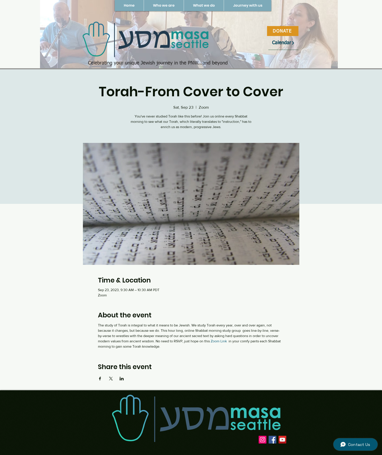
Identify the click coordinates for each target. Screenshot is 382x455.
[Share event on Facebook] (100, 378)
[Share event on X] (111, 378)
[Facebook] (272, 440)
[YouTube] (282, 440)
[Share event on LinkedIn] (122, 378)
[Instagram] (262, 440)
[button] (164, 5)
